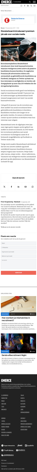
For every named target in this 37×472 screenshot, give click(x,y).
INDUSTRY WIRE (5, 435)
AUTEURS (23, 404)
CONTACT (23, 418)
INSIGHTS (23, 401)
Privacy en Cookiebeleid (7, 463)
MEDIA (2, 401)
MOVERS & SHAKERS (6, 432)
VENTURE (3, 404)
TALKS (22, 395)
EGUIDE (3, 429)
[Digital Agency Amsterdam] (8, 445)
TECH (2, 406)
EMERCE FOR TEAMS (26, 426)
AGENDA (3, 418)
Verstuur (18, 272)
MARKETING (4, 398)
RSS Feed (3, 460)
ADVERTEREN (24, 429)
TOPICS (3, 421)
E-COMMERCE (4, 395)
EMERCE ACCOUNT (5, 424)
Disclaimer (4, 466)
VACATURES (24, 421)
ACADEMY (23, 406)
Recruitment (17, 1)
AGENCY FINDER (5, 426)
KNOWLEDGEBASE (25, 412)
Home (2, 11)
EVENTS (23, 398)
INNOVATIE (3, 409)
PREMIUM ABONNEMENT (26, 424)
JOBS (22, 409)
